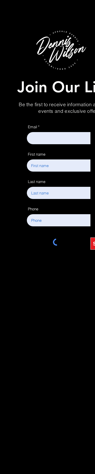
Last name (36, 182)
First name (36, 154)
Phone (33, 209)
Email (32, 127)
